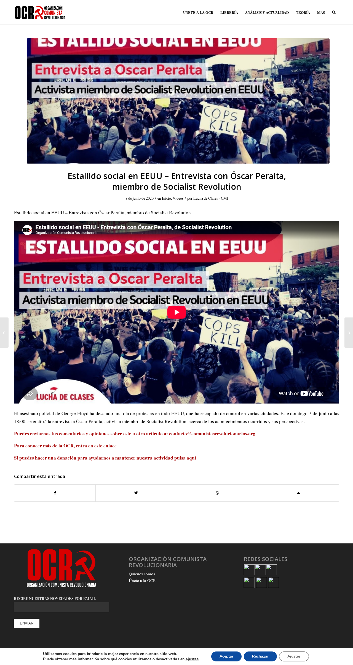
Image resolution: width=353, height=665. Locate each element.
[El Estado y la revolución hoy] (348, 332)
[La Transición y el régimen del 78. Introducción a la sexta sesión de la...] (4, 332)
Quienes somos (142, 573)
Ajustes (294, 656)
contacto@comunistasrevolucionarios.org (212, 433)
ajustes (192, 658)
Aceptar (226, 656)
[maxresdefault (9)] (178, 101)
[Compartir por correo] (298, 493)
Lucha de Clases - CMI (210, 198)
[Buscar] (333, 12)
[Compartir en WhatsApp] (217, 493)
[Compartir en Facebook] (54, 493)
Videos (178, 198)
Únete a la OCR (142, 580)
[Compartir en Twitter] (136, 493)
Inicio (166, 198)
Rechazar (260, 656)
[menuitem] (198, 12)
